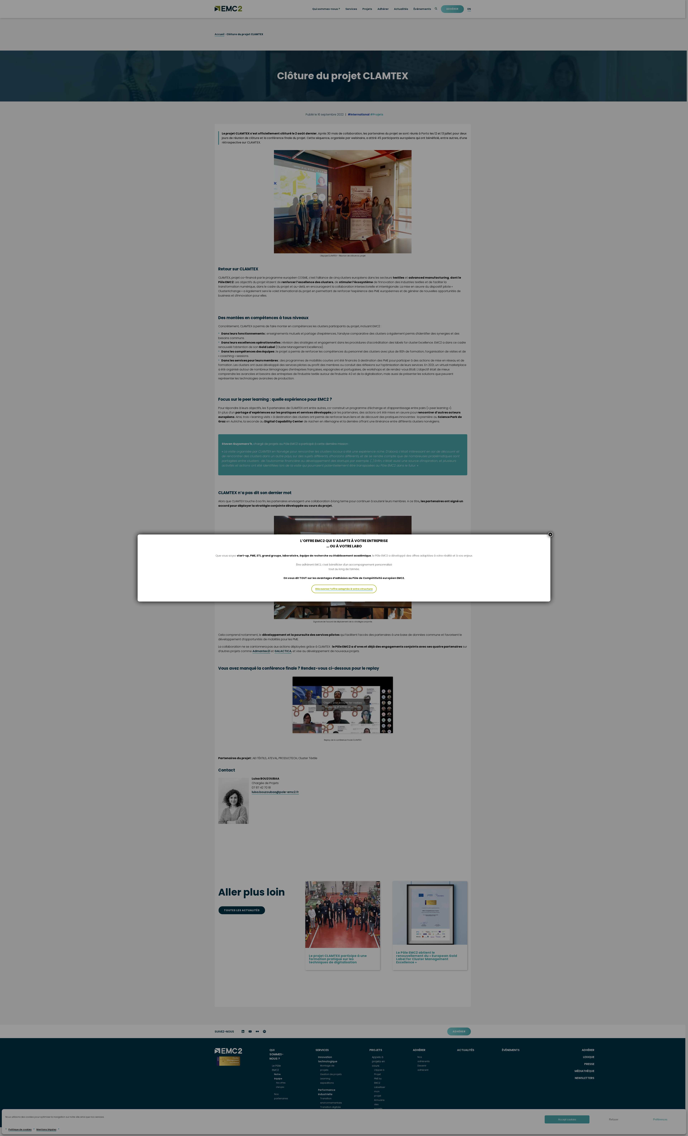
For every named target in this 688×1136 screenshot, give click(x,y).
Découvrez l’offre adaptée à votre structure (344, 589)
